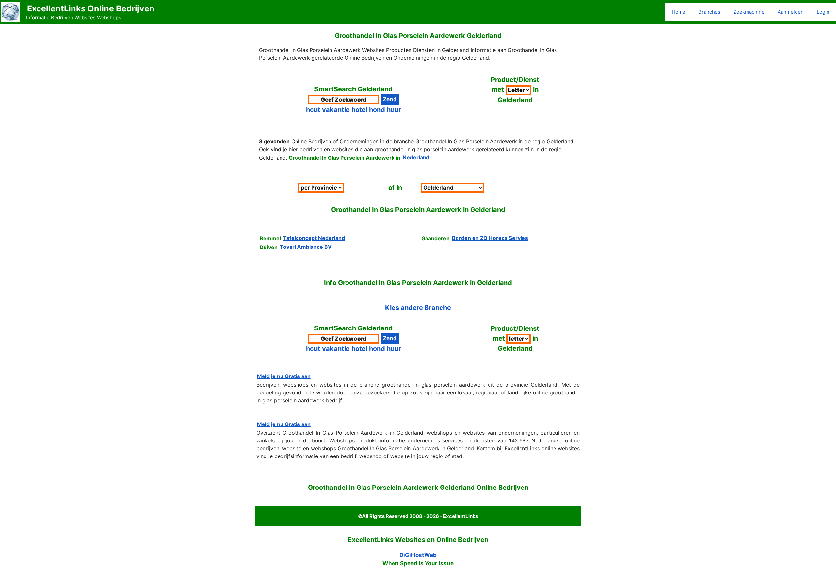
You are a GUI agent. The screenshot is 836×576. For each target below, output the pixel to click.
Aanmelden (791, 12)
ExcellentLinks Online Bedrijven (90, 8)
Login (823, 12)
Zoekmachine (748, 12)
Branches (709, 12)
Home (678, 12)
